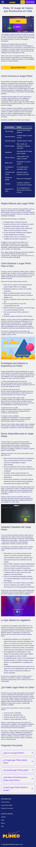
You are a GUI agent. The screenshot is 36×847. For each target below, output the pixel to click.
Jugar (18, 21)
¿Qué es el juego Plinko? (13, 753)
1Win (2, 826)
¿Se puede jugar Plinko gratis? (16, 770)
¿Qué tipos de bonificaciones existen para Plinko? (15, 778)
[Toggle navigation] (2, 2)
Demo (22, 2)
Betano (3, 823)
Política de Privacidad (7, 808)
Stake (2, 820)
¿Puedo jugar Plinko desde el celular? (15, 788)
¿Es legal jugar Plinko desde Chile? (15, 761)
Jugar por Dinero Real (18, 67)
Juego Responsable (6, 805)
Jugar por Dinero (30, 2)
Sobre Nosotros (5, 802)
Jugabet (3, 817)
